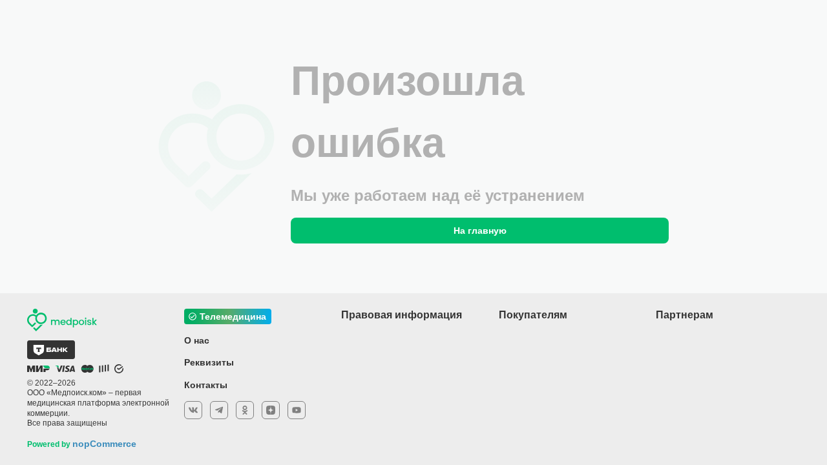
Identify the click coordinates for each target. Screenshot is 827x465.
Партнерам (684, 314)
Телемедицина (233, 316)
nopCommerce (104, 444)
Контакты (205, 385)
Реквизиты (209, 362)
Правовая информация (401, 314)
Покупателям (533, 314)
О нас (196, 340)
